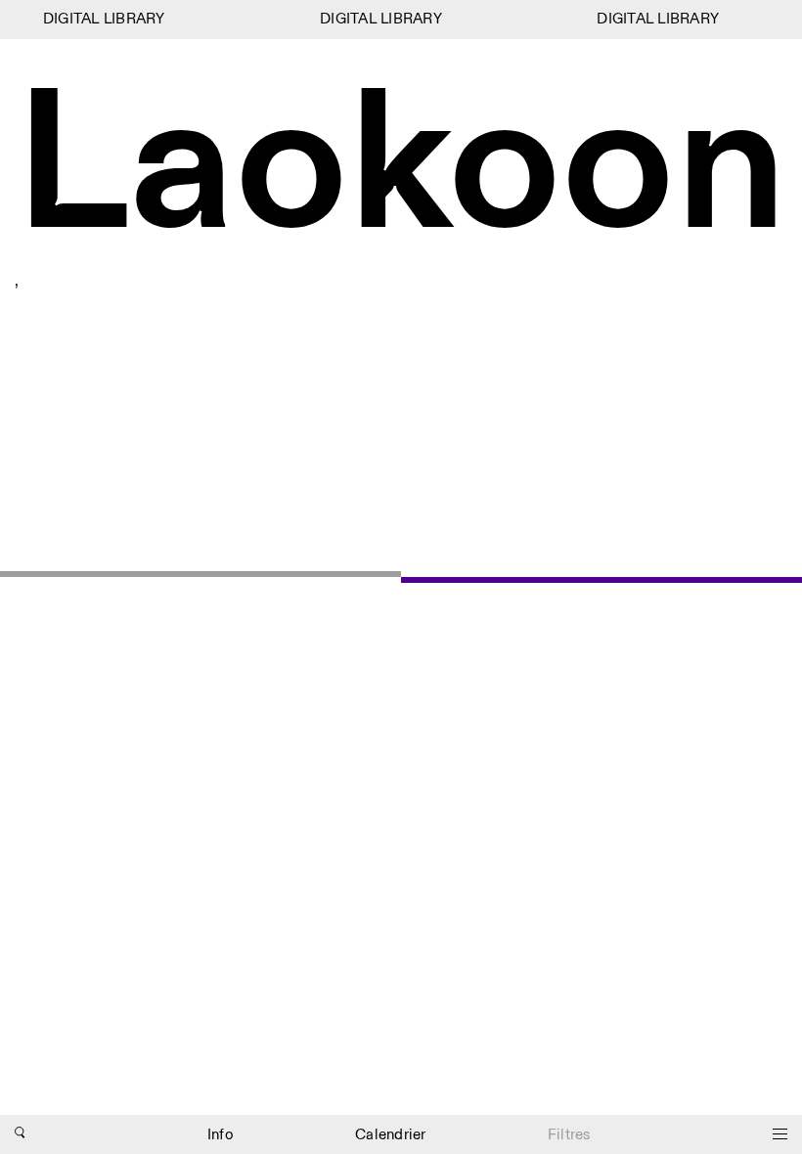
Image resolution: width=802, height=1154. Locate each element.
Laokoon (401, 170)
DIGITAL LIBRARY (100, 19)
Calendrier (390, 1135)
